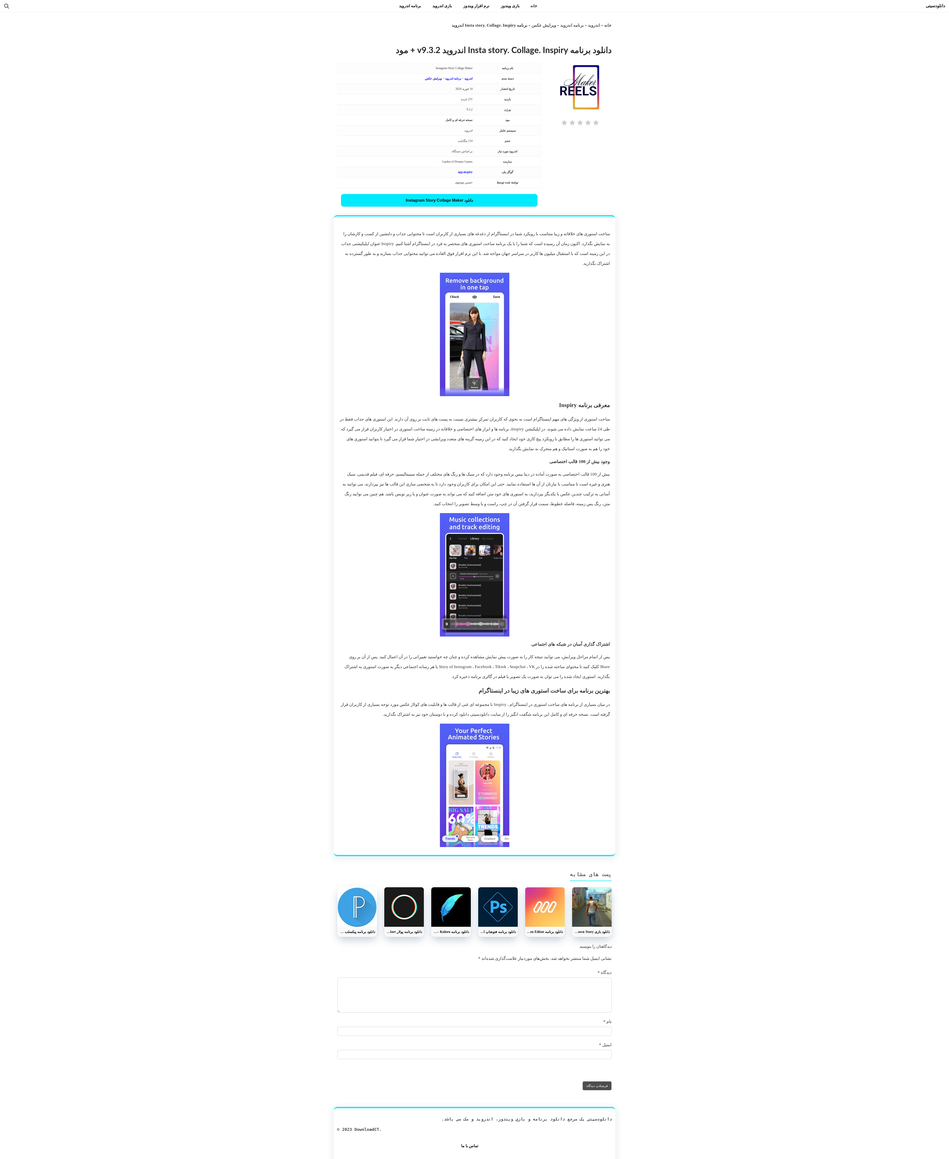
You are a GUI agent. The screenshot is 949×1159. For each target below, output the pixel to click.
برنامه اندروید (410, 6)
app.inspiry (465, 172)
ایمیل (605, 1045)
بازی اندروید (442, 6)
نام (607, 1021)
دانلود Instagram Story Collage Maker (439, 200)
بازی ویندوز (510, 6)
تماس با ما (469, 1146)
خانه (533, 6)
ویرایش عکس (544, 25)
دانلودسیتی (935, 5)
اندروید (594, 25)
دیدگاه (605, 972)
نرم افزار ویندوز (476, 6)
